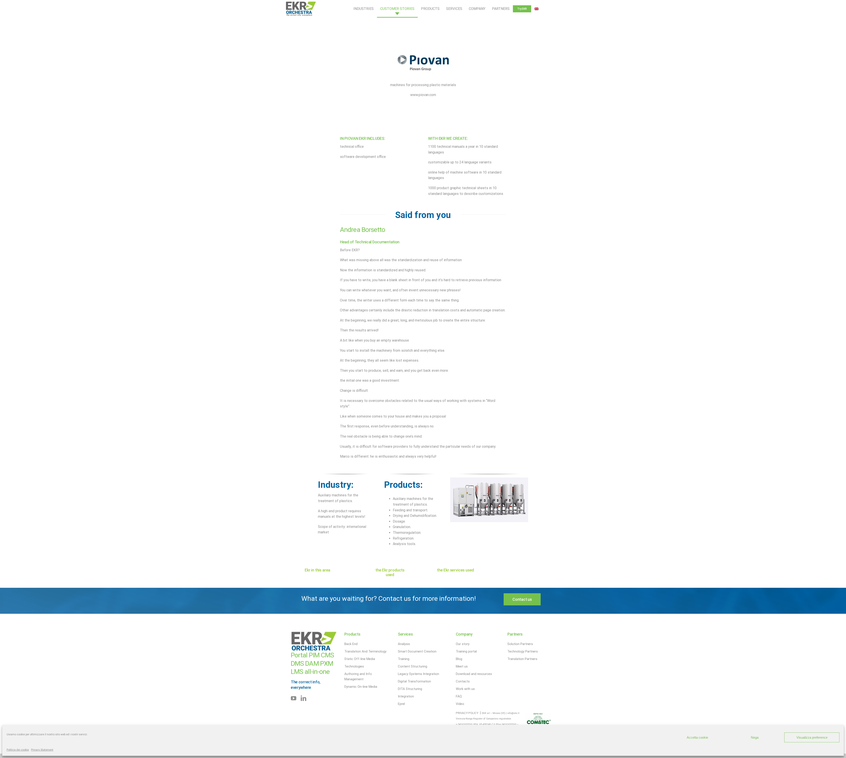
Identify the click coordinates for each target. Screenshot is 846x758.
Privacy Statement (42, 749)
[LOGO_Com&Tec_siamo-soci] (538, 714)
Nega (755, 737)
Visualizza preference (811, 737)
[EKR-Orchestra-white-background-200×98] (301, 3)
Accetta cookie (697, 737)
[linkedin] (303, 698)
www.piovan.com (423, 95)
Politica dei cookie (18, 749)
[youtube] (293, 698)
